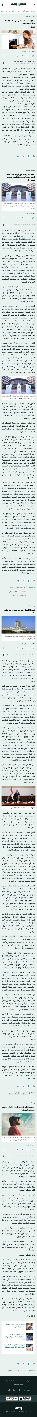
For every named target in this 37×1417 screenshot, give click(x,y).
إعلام (17, 1091)
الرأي (13, 9)
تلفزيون (24, 1091)
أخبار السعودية (22, 586)
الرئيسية (33, 9)
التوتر (28, 1232)
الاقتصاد (8, 9)
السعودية (24, 590)
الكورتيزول (31, 1303)
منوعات (24, 1369)
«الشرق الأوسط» (26, 50)
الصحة (12, 586)
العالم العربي (22, 594)
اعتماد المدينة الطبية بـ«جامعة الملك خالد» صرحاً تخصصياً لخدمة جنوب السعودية (20, 176)
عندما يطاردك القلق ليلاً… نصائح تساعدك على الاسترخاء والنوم (15, 1335)
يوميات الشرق (30, 15)
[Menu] (35, 4)
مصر (11, 1091)
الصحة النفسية (14, 1369)
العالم (18, 9)
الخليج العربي (13, 590)
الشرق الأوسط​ (25, 9)
